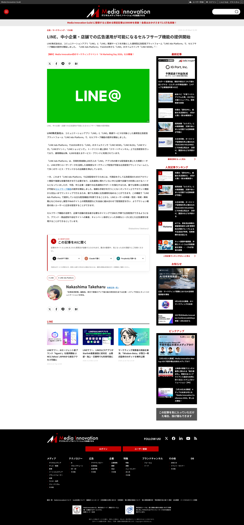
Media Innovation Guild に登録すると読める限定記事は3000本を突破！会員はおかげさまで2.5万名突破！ (122, 22)
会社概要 (176, 500)
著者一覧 (49, 500)
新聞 (50, 469)
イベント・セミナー (178, 466)
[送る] (63, 63)
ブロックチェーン (77, 466)
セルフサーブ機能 (63, 188)
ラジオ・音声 (53, 481)
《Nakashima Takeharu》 (138, 228)
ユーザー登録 (141, 448)
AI (71, 463)
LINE (52, 278)
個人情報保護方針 (147, 500)
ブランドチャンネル (152, 458)
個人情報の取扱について (132, 500)
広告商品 (94, 466)
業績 (112, 466)
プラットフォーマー (56, 475)
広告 (91, 458)
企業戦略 (114, 463)
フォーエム (148, 463)
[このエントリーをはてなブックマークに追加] (76, 63)
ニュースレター (131, 469)
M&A (113, 469)
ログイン (103, 448)
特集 (126, 458)
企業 (111, 458)
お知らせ (174, 463)
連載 (127, 466)
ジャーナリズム (54, 484)
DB (192, 458)
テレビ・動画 (53, 466)
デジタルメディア (55, 463)
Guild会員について (79, 500)
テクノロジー (75, 458)
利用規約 (120, 500)
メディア (51, 458)
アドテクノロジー (97, 463)
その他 (51, 487)
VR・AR (73, 469)
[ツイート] (49, 63)
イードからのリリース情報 (188, 500)
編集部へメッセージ (92, 500)
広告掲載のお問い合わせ (108, 500)
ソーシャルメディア (56, 472)
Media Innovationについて (62, 500)
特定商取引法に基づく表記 (163, 500)
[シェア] (56, 63)
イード (146, 466)
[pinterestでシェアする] (69, 63)
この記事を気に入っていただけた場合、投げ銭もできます (176, 414)
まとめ (128, 472)
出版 (50, 478)
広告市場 (94, 469)
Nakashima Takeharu (85, 286)
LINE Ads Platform (67, 278)
